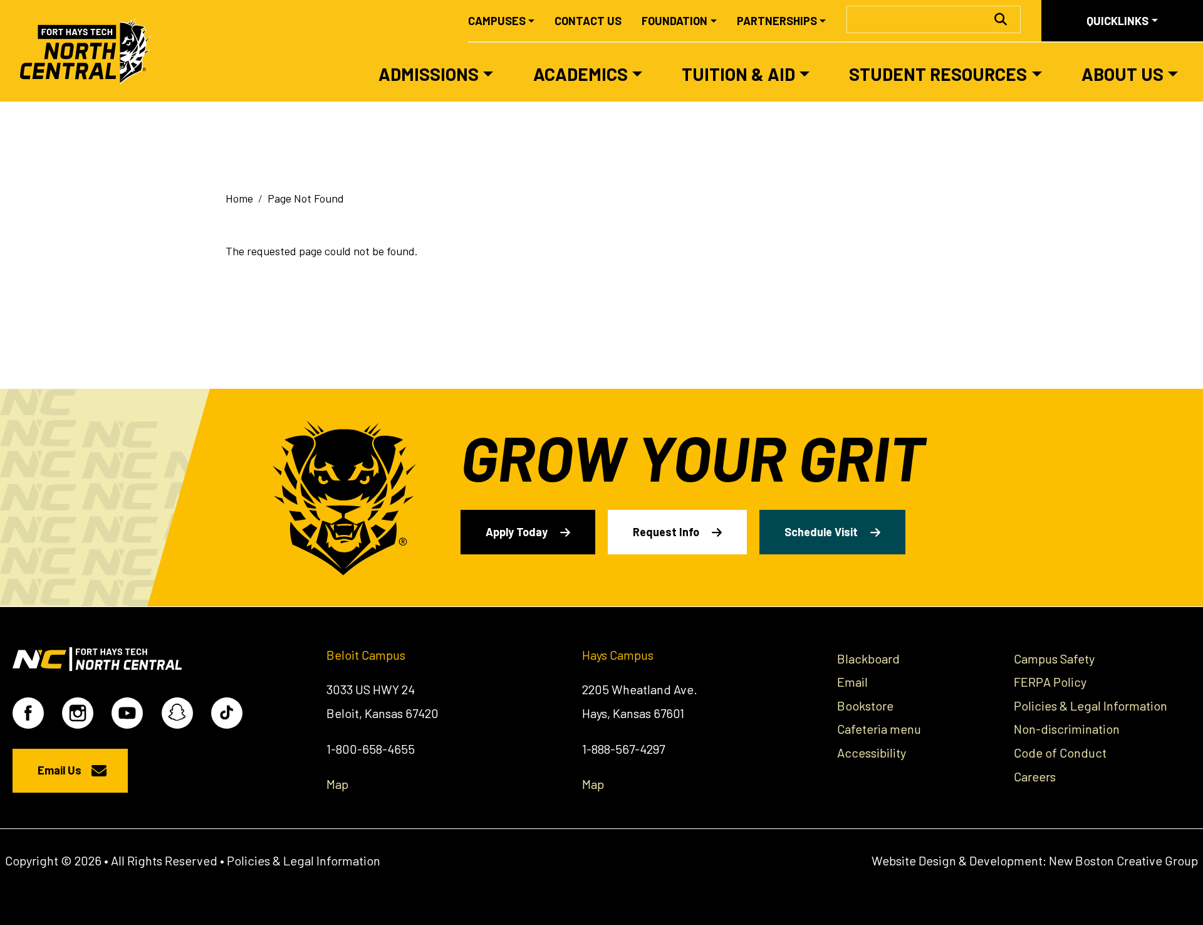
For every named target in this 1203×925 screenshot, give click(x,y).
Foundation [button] (674, 21)
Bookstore (865, 705)
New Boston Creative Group (1123, 860)
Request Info (666, 532)
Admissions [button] (428, 74)
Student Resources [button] (938, 74)
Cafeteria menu (879, 728)
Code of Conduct (1060, 752)
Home (239, 198)
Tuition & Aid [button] (738, 74)
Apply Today (517, 532)
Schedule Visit (821, 532)
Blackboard (868, 658)
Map (337, 783)
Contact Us (588, 21)
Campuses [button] (497, 21)
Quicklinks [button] (1117, 21)
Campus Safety (1054, 658)
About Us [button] (1122, 74)
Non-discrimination (1067, 728)
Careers (1035, 776)
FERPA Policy (1050, 681)
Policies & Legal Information (1090, 705)
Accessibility (871, 752)
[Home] (91, 50)
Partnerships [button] (777, 21)
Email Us (59, 770)
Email (852, 681)
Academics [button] (580, 74)
